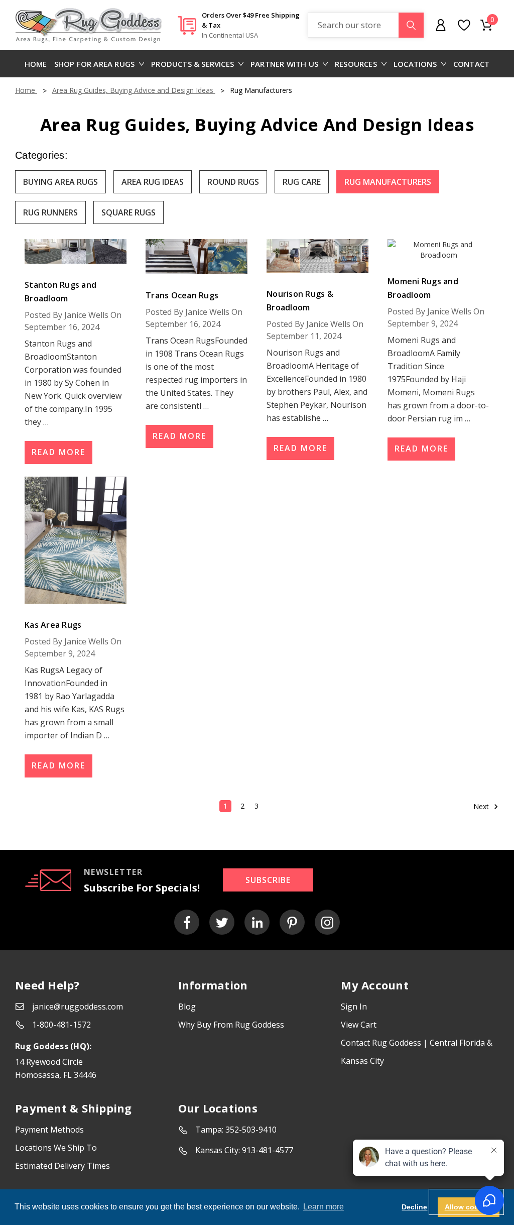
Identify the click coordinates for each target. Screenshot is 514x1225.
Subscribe (268, 879)
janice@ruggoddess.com (77, 1006)
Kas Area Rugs (53, 624)
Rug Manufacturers (387, 181)
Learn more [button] (323, 1206)
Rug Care (302, 181)
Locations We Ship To (56, 1147)
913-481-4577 (267, 1150)
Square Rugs (128, 212)
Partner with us (284, 64)
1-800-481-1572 (61, 1024)
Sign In (354, 1006)
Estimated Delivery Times (62, 1165)
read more (58, 452)
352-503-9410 (251, 1129)
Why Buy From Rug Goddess (231, 1024)
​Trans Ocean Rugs (182, 295)
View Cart (358, 1024)
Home (36, 64)
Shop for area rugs (94, 64)
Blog (187, 1006)
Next (482, 806)
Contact (471, 64)
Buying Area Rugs (60, 181)
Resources (356, 64)
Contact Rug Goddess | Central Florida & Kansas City (416, 1051)
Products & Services (192, 64)
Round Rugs (233, 181)
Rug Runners (50, 212)
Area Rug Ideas (152, 181)
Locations (415, 64)
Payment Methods (49, 1129)
